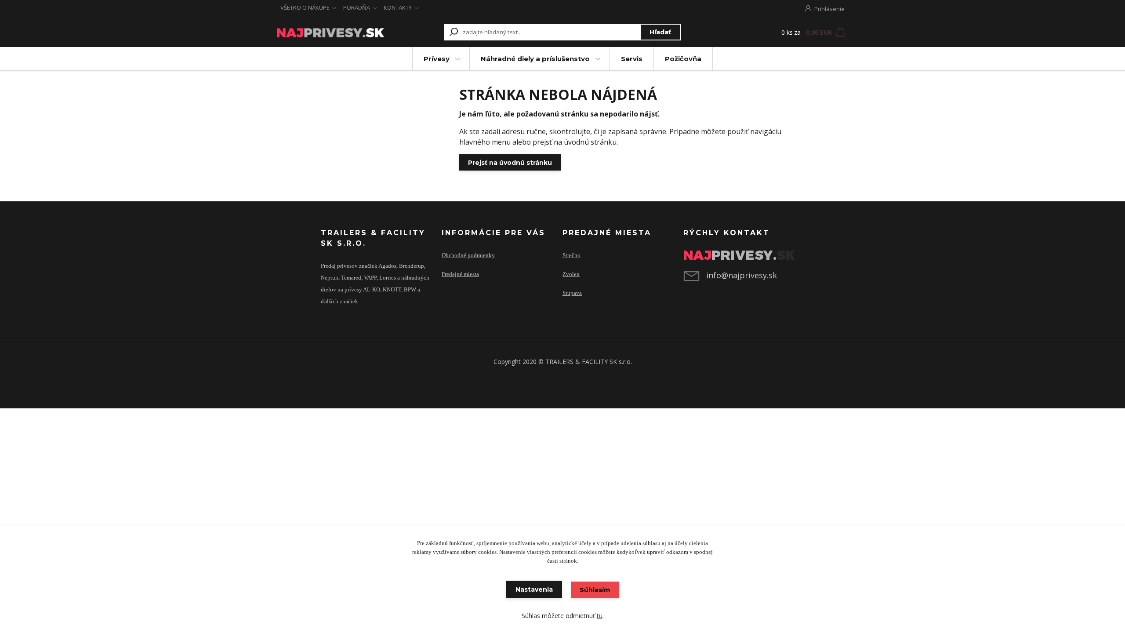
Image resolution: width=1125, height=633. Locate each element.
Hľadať (660, 32)
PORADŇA (356, 7)
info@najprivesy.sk (741, 275)
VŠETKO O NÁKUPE (305, 7)
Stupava (572, 293)
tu (599, 615)
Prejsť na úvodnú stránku (510, 163)
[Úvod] (330, 32)
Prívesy (437, 59)
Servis (631, 59)
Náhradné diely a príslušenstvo (535, 59)
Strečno (571, 255)
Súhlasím (595, 590)
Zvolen (571, 274)
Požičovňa (683, 59)
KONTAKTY (398, 7)
